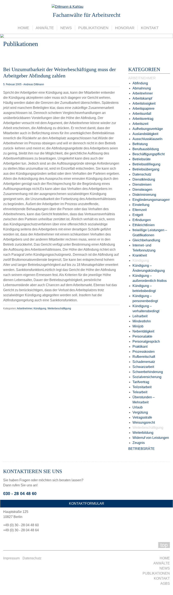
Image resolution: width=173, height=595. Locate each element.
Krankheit (139, 255)
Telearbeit (139, 392)
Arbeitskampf (142, 98)
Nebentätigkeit (143, 331)
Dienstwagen (142, 189)
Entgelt (137, 215)
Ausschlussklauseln (147, 139)
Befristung (140, 144)
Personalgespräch (146, 341)
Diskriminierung (144, 194)
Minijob (137, 326)
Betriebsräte (141, 159)
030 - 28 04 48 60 (19, 493)
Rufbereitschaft (143, 356)
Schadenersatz (143, 362)
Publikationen (93, 28)
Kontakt (150, 28)
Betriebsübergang (145, 169)
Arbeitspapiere (143, 108)
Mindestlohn (141, 321)
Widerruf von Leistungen (150, 437)
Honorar (124, 28)
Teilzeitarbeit (141, 387)
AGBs (165, 583)
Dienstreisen (141, 184)
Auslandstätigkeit (145, 134)
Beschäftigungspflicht (148, 154)
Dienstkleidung (143, 179)
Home (23, 28)
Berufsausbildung (145, 149)
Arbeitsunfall (141, 113)
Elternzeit (139, 210)
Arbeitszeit (140, 124)
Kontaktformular (86, 503)
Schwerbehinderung (147, 372)
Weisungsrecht (143, 422)
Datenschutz (141, 174)
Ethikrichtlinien (143, 225)
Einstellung (140, 205)
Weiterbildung (142, 432)
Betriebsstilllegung (146, 164)
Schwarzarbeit (143, 367)
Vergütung (140, 412)
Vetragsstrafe (142, 417)
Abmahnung (141, 88)
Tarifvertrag (140, 382)
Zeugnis (138, 443)
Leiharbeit (139, 316)
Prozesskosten (143, 351)
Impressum (11, 558)
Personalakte (142, 336)
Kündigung (40, 308)
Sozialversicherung (146, 377)
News (66, 28)
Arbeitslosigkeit (143, 103)
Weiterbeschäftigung (59, 308)
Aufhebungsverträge (147, 129)
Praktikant (139, 346)
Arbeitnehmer (24, 308)
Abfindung (140, 83)
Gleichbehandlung (146, 240)
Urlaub (137, 407)
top (164, 545)
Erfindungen (141, 220)
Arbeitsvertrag (142, 118)
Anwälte (45, 28)
